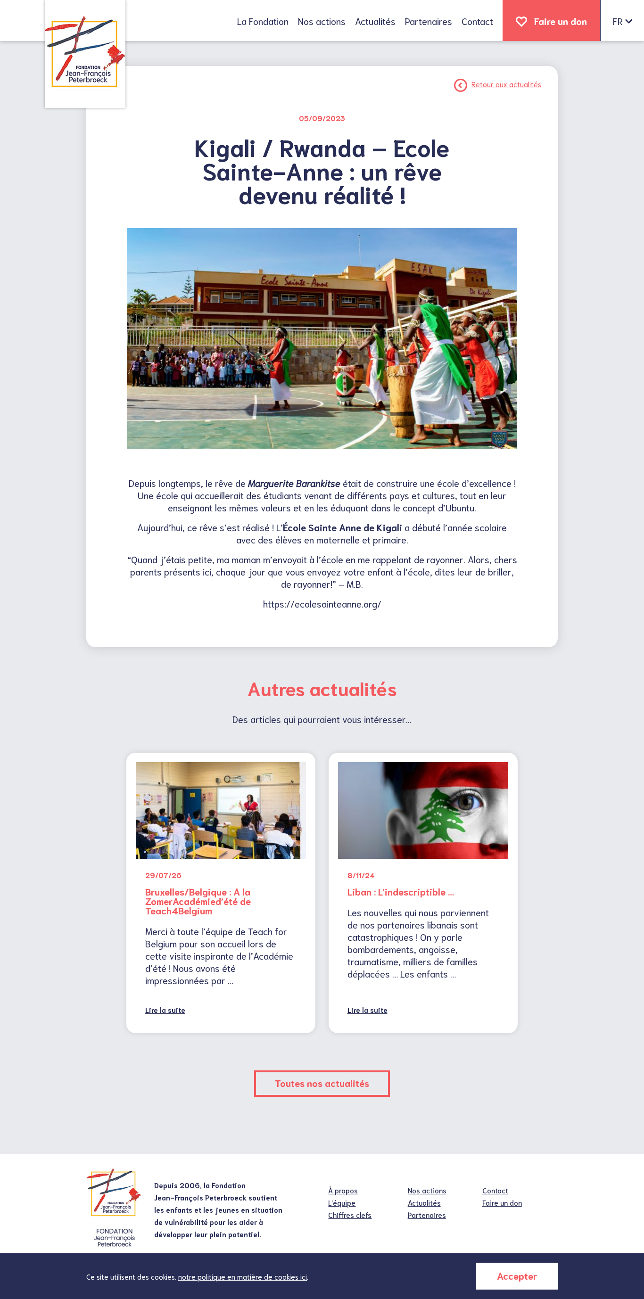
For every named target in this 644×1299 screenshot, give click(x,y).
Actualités (375, 21)
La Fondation (263, 21)
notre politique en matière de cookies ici (242, 1276)
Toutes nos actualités (322, 1083)
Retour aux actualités (506, 84)
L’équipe (341, 1202)
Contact (477, 21)
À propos (343, 1190)
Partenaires (428, 21)
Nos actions (322, 21)
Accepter (517, 1275)
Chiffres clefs (350, 1214)
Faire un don (560, 21)
